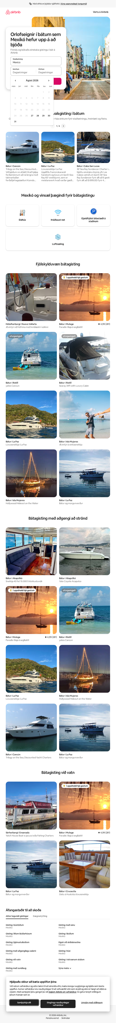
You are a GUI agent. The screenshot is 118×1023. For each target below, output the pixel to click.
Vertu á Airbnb (100, 12)
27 (32, 115)
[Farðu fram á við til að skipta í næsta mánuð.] (49, 80)
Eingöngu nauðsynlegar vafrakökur (58, 1003)
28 (38, 115)
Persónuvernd (52, 1018)
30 (49, 115)
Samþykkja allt (24, 1002)
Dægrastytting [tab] (40, 916)
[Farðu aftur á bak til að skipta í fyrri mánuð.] (15, 80)
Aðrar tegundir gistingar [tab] (17, 916)
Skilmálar (65, 1018)
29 (43, 115)
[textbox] (23, 72)
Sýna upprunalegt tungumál (74, 3)
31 (15, 121)
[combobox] (36, 62)
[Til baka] (52, 126)
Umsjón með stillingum (91, 1002)
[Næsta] (63, 126)
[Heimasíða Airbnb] (13, 12)
